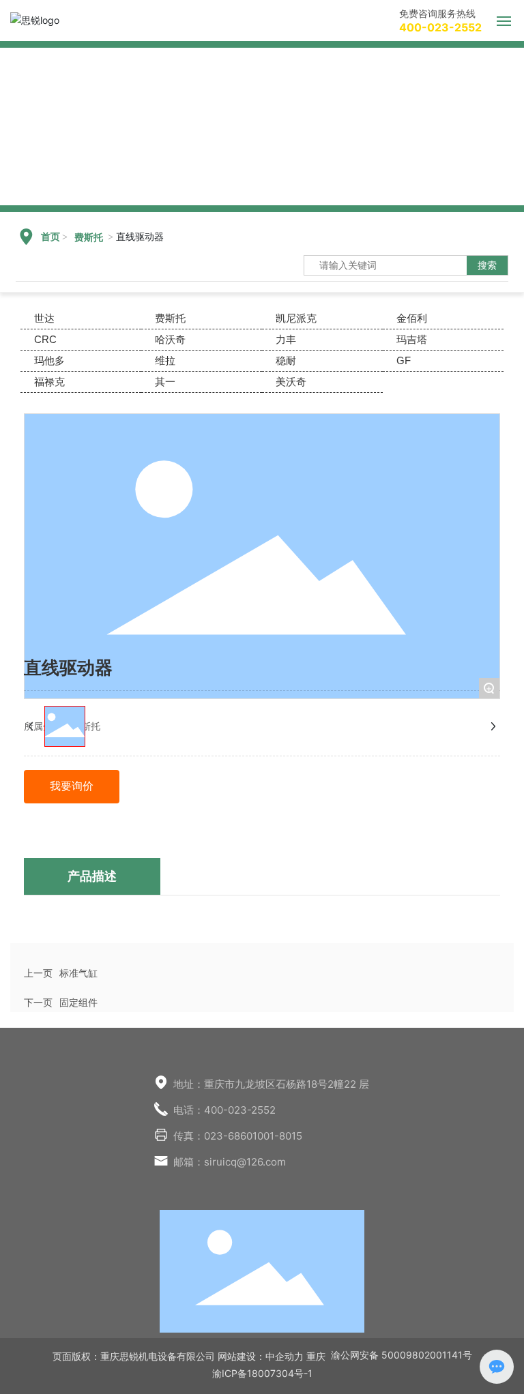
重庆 (315, 1356)
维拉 (165, 360)
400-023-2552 (440, 27)
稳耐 (286, 360)
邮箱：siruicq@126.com (229, 1161)
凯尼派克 (296, 318)
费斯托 (88, 238)
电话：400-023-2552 (224, 1109)
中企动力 (284, 1356)
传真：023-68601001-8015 (237, 1135)
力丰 (286, 339)
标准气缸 (78, 973)
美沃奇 (291, 381)
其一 (165, 381)
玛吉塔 (411, 339)
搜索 (487, 265)
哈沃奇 (170, 339)
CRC (45, 339)
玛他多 (49, 360)
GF (403, 360)
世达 (44, 318)
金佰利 (411, 318)
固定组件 (78, 1002)
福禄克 (49, 381)
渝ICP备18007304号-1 (262, 1373)
